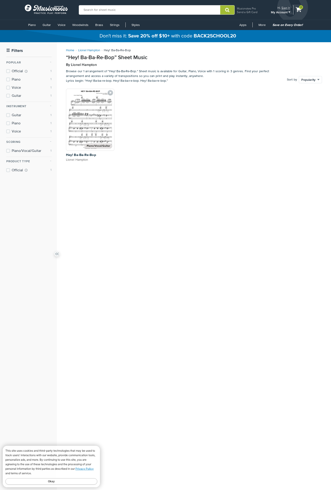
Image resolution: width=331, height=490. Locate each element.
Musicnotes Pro (246, 8)
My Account (279, 12)
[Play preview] (110, 92)
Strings (115, 25)
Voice (62, 25)
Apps (243, 25)
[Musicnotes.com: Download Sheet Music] (46, 9)
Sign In (285, 7)
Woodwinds (80, 25)
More (263, 26)
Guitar (47, 25)
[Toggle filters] (57, 254)
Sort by (292, 79)
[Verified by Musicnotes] (26, 71)
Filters (14, 51)
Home (70, 50)
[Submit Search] (227, 9)
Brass (99, 25)
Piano (32, 25)
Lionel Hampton (89, 50)
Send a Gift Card (247, 12)
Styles (135, 25)
